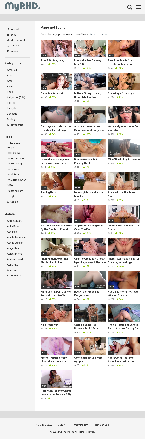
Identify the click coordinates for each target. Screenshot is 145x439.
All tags (11, 202)
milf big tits (13, 152)
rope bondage (15, 163)
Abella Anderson (16, 237)
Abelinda (12, 231)
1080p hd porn (15, 191)
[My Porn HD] (22, 7)
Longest (15, 45)
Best (13, 34)
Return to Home (98, 34)
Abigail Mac (13, 248)
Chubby (11, 119)
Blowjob (11, 108)
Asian (10, 86)
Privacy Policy (79, 424)
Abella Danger (15, 242)
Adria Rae (12, 270)
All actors (13, 275)
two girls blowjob (16, 180)
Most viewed (17, 40)
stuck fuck (13, 174)
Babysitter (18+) (16, 97)
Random (15, 51)
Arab (10, 80)
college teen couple (14, 145)
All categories (15, 124)
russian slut (13, 169)
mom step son (15, 158)
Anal (9, 75)
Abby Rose (13, 226)
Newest (14, 29)
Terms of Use (101, 424)
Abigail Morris (14, 253)
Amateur (12, 70)
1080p (10, 185)
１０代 (10, 196)
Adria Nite (12, 264)
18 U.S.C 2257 (44, 424)
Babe (10, 91)
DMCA (61, 424)
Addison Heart (15, 259)
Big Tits (11, 102)
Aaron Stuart (14, 220)
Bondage (12, 113)
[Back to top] (133, 428)
